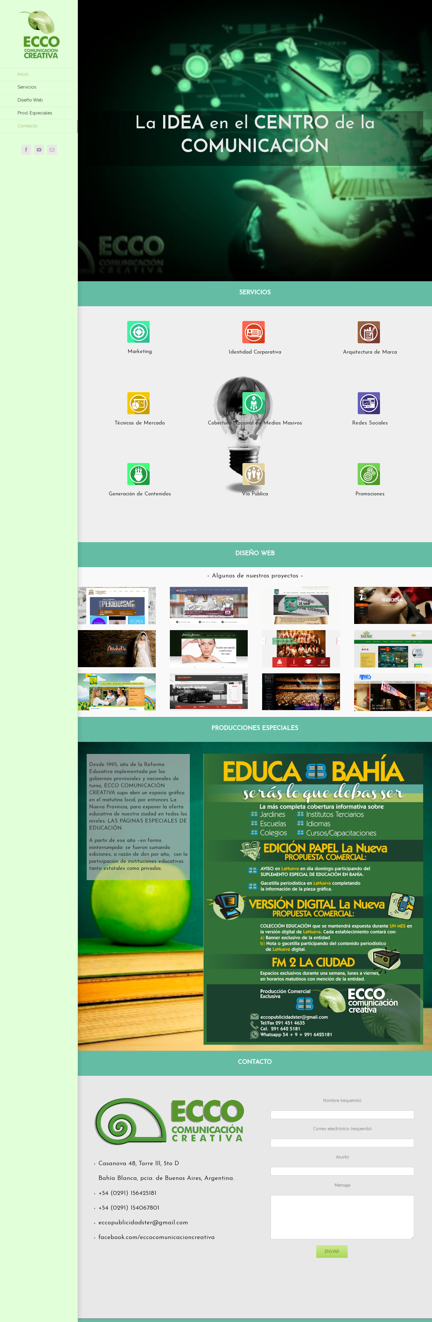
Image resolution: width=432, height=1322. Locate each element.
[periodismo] (117, 590)
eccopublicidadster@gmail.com (143, 1223)
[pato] (209, 634)
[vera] (301, 634)
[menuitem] (39, 74)
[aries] (393, 677)
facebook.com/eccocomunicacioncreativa (156, 1237)
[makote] (117, 634)
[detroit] (209, 677)
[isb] (209, 590)
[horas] (117, 677)
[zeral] (393, 590)
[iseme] (393, 634)
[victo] (301, 590)
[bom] (301, 677)
